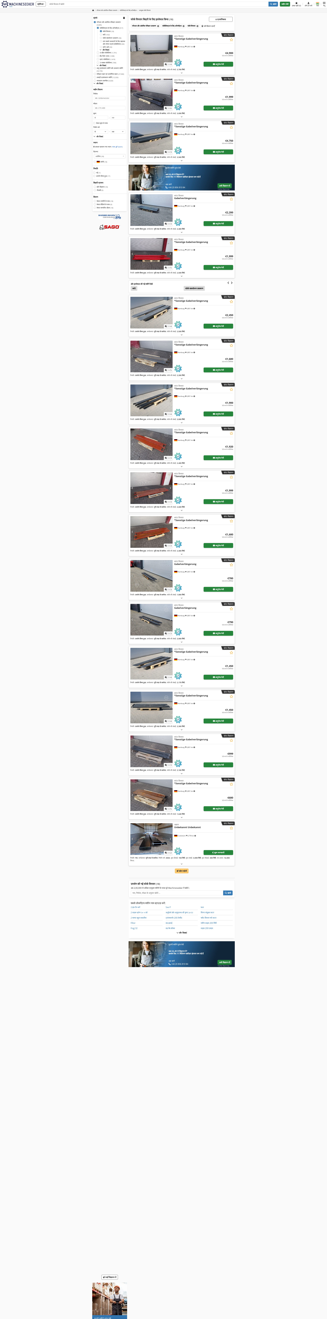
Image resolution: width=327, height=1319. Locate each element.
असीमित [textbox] (100, 156)
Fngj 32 (134, 928)
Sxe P (168, 907)
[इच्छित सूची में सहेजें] (231, 39)
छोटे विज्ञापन (102, 187)
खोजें (274, 4)
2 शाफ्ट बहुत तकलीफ (139, 917)
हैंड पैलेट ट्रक (107, 56)
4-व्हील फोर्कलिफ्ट (108, 52)
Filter (133, 923)
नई (98, 172)
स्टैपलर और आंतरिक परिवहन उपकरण (109, 23)
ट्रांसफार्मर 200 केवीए (174, 917)
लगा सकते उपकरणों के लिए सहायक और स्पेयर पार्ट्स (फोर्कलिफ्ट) (114, 42)
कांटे (106, 34)
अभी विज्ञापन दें (224, 185)
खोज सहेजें (182, 871)
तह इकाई (169, 923)
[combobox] (109, 156)
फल (202, 907)
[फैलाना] (182, 73)
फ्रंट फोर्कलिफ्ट (107, 59)
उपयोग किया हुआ (103, 176)
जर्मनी (103, 162)
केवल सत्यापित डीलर (105, 207)
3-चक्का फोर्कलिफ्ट (108, 62)
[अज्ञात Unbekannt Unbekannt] (151, 839)
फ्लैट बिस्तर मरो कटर (208, 917)
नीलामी (100, 190)
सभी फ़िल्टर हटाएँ (209, 26)
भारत (117, 146)
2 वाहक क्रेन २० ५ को (139, 912)
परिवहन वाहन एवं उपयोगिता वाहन (110, 74)
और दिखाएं (183, 932)
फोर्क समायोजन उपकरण (112, 38)
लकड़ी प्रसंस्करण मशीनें (107, 77)
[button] (324, 4)
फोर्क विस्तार (108, 31)
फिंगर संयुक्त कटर (207, 912)
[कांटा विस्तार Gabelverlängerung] (151, 210)
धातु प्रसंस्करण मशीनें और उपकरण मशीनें (110, 69)
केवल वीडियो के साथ (104, 204)
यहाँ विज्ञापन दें (110, 1277)
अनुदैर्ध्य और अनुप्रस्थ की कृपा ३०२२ (179, 912)
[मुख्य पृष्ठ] (93, 10)
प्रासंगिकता (221, 19)
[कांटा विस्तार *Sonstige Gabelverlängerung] (151, 50)
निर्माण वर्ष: (96, 127)
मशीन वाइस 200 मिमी (209, 923)
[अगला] (170, 50)
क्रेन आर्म (107, 47)
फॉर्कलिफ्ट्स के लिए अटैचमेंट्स (111, 28)
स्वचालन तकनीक (105, 80)
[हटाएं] (158, 26)
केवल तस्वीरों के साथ (105, 201)
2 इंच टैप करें (135, 907)
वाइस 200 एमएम (207, 928)
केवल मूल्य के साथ (102, 123)
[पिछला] (132, 50)
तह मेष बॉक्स (170, 928)
